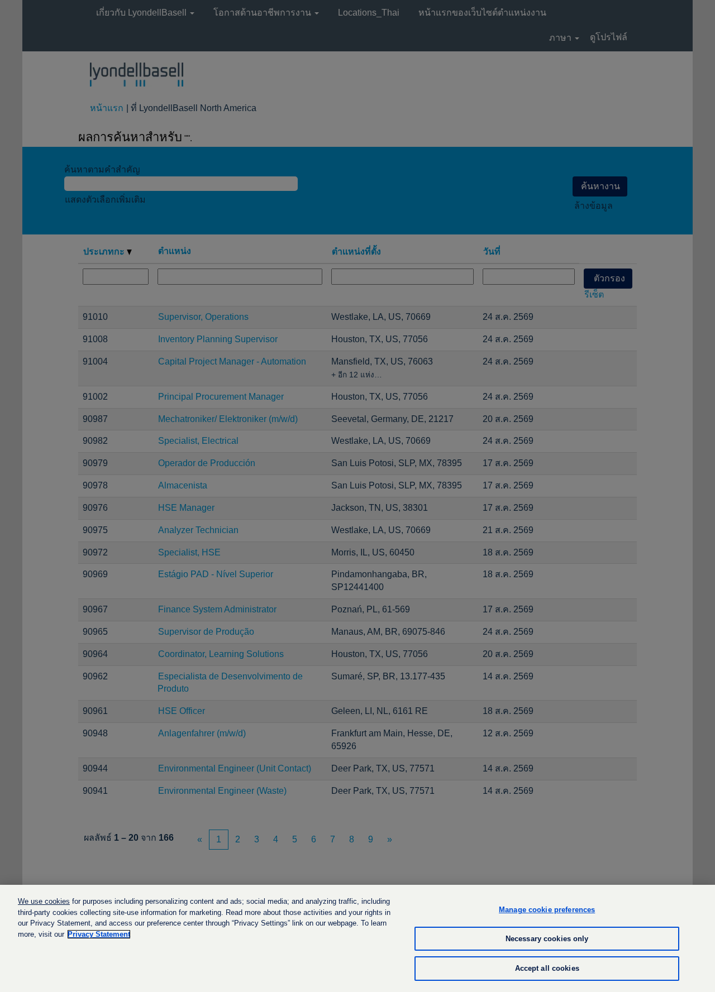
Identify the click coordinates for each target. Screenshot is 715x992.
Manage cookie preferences (547, 909)
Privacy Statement (99, 934)
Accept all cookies (547, 968)
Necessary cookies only (547, 939)
